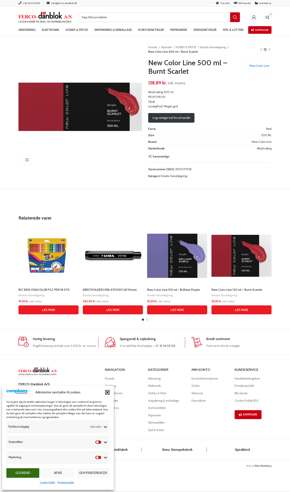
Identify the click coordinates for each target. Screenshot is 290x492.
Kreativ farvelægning (213, 47)
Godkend (22, 473)
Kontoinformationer (204, 378)
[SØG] (235, 17)
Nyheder (167, 47)
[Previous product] (261, 49)
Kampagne (262, 29)
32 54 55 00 (167, 346)
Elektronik (154, 386)
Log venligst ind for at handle (171, 118)
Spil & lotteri (156, 430)
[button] (107, 392)
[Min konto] (253, 17)
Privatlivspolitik (65, 482)
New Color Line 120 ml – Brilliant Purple (173, 290)
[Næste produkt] (269, 49)
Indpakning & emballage (163, 401)
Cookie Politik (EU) (246, 401)
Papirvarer (154, 415)
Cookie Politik (47, 482)
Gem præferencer (93, 473)
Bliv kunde (241, 393)
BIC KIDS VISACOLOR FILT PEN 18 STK (43, 290)
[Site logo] (45, 17)
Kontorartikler (157, 408)
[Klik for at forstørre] (27, 160)
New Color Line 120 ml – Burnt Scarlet (236, 290)
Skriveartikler (156, 422)
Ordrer (195, 386)
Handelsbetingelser (247, 378)
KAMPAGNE (250, 414)
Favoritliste (198, 401)
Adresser (197, 393)
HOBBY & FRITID (186, 47)
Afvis (58, 473)
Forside (153, 47)
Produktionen (113, 393)
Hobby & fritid (157, 393)
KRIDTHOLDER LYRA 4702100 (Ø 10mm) (110, 290)
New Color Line (259, 66)
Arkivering (154, 378)
